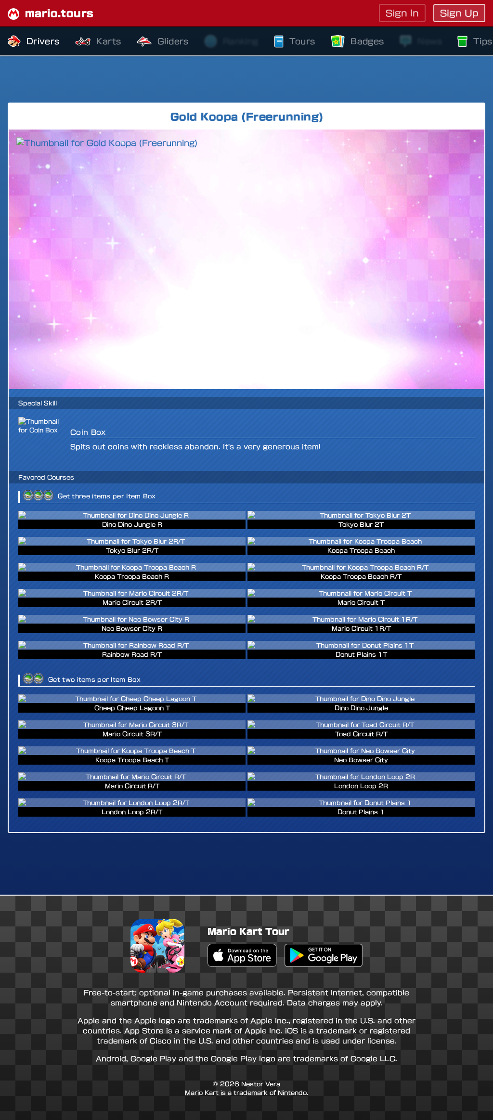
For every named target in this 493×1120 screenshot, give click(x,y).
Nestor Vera (260, 1084)
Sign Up (459, 13)
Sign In (402, 13)
